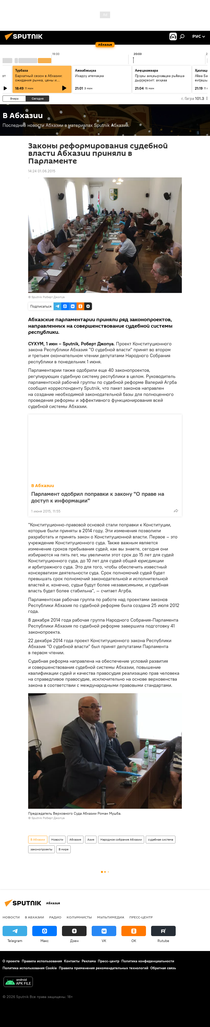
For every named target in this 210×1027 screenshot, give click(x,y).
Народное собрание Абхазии (121, 839)
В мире (63, 849)
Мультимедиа (110, 917)
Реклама (89, 961)
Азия (90, 839)
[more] (176, 511)
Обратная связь (163, 968)
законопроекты (41, 849)
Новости (57, 839)
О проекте (11, 961)
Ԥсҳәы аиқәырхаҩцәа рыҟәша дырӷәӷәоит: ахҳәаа (159, 77)
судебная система (160, 839)
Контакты (72, 961)
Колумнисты (79, 917)
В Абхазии (42, 485)
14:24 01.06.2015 (41, 171)
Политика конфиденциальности (147, 961)
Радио (55, 917)
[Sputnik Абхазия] (25, 41)
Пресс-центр (141, 917)
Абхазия (75, 839)
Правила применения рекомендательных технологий (103, 968)
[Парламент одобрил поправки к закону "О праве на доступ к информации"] (105, 447)
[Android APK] (18, 982)
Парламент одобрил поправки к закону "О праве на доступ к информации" (97, 497)
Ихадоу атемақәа (89, 75)
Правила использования (42, 961)
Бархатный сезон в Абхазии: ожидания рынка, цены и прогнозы (38, 80)
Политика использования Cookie (30, 968)
